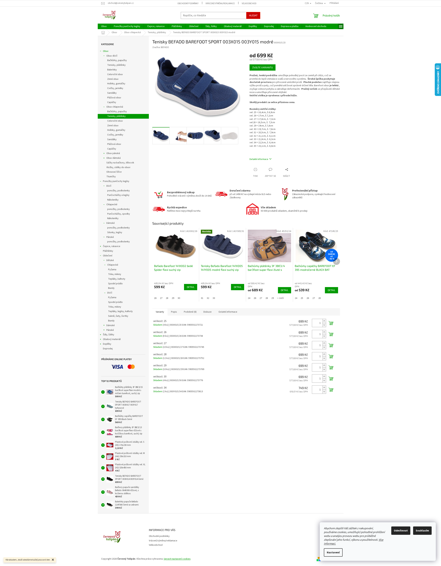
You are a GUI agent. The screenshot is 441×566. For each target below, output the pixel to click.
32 (208, 298)
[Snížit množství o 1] (324, 325)
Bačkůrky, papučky (117, 60)
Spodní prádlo (115, 283)
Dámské (110, 223)
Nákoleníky (113, 200)
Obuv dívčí (111, 56)
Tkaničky (111, 176)
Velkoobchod (249, 3)
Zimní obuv (113, 79)
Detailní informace (259, 159)
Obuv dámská (113, 158)
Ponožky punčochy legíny (116, 181)
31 (202, 298)
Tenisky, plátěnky (116, 65)
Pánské (110, 237)
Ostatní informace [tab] (228, 312)
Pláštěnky (108, 251)
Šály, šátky (108, 334)
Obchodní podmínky (188, 3)
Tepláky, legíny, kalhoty (120, 311)
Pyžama (112, 269)
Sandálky (112, 93)
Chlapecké (111, 204)
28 (167, 298)
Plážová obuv (114, 97)
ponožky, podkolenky (118, 190)
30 (179, 298)
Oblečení (107, 255)
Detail (190, 287)
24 (249, 298)
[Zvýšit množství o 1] (324, 321)
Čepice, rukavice (111, 246)
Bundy (111, 288)
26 (155, 298)
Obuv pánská (113, 153)
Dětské (110, 260)
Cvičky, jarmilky (115, 88)
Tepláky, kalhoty (116, 279)
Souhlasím (422, 531)
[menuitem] (104, 26)
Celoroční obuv (115, 74)
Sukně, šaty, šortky (118, 316)
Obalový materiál (112, 339)
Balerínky (112, 69)
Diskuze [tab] (207, 312)
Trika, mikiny (114, 274)
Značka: (160, 47)
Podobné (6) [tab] (190, 312)
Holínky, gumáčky (116, 83)
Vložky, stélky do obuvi (118, 167)
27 (161, 298)
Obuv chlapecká (114, 107)
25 (302, 298)
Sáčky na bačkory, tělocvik (120, 162)
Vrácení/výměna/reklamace (220, 3)
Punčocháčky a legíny (118, 195)
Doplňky (107, 344)
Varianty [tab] (160, 312)
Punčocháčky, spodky (118, 214)
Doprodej (108, 348)
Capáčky (111, 102)
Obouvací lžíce (114, 172)
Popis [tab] (174, 312)
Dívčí (108, 186)
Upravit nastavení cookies (177, 559)
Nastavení (333, 552)
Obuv (105, 51)
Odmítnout (401, 531)
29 (173, 298)
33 (214, 298)
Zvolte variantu (262, 67)
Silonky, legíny (114, 232)
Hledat (253, 15)
